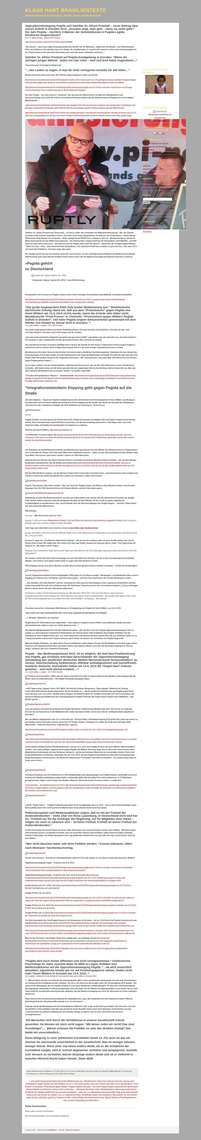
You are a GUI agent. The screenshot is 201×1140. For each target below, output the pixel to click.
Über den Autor (149, 172)
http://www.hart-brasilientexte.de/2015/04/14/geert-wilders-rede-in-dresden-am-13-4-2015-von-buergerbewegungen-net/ (76, 729)
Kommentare (148, 215)
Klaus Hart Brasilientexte (65, 10)
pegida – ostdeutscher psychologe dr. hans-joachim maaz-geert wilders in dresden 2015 (62, 976)
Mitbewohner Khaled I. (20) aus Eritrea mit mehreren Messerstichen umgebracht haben (85, 520)
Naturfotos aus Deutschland (155, 147)
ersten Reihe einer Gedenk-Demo (83, 528)
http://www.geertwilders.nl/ (61, 430)
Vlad (67, 1130)
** (89, 323)
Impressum (147, 169)
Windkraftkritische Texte (153, 153)
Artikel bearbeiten (150, 229)
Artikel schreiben (150, 225)
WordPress (52, 1130)
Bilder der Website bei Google (155, 143)
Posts (145, 212)
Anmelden (147, 232)
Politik (111, 1071)
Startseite (147, 166)
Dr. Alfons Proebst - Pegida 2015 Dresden (44, 38)
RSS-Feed (63, 1074)
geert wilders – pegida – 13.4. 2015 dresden (46, 325)
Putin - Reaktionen (160, 121)
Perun (76, 1130)
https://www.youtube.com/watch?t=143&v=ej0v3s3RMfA (48, 42)
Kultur (145, 182)
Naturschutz (148, 186)
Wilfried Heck (148, 150)
